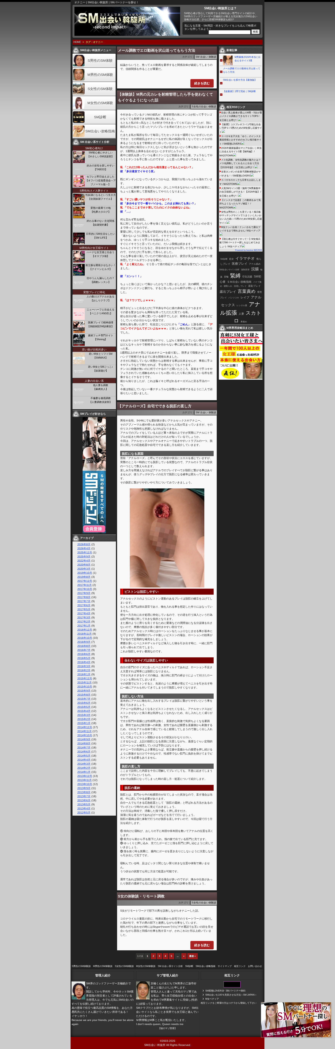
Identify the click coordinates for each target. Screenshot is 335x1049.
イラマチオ (245, 258)
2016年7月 (84, 650)
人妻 (241, 313)
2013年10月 (84, 784)
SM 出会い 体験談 (206, 57)
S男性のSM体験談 (81, 966)
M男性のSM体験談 (102, 966)
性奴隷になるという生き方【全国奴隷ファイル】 (100, 197)
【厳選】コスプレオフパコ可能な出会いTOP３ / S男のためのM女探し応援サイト (240, 128)
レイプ (245, 297)
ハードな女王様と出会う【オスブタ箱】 (100, 254)
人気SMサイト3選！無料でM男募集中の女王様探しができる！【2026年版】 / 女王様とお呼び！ (240, 192)
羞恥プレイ (254, 285)
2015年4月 (84, 710)
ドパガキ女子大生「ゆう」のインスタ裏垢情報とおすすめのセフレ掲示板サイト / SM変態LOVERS (240, 140)
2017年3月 (84, 617)
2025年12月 (84, 552)
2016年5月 (84, 658)
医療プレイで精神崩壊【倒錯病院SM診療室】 (100, 324)
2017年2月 (84, 621)
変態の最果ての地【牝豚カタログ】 (101, 209)
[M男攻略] (241, 378)
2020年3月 (84, 568)
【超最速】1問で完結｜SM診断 (239, 91)
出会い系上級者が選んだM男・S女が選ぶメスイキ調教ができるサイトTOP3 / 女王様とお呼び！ (240, 116)
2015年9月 (84, 690)
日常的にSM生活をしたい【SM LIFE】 (100, 235)
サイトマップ (225, 966)
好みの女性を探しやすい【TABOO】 (100, 167)
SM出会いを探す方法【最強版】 (240, 80)
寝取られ (228, 286)
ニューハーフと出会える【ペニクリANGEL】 (100, 311)
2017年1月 (84, 625)
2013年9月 (84, 788)
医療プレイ (239, 263)
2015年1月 (84, 723)
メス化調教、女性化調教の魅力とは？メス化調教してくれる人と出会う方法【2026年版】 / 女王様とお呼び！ (240, 163)
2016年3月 (84, 666)
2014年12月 (84, 727)
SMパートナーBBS (235, 990)
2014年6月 (84, 751)
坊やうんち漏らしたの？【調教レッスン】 (100, 280)
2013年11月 (84, 780)
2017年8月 (84, 597)
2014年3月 (84, 763)
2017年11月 (84, 585)
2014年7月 (84, 747)
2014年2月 (84, 767)
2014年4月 (84, 759)
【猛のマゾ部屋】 (167, 1028)
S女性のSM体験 (100, 89)
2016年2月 (84, 670)
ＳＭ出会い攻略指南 (239, 281)
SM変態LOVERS (214, 990)
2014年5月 (84, 755)
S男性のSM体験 (100, 61)
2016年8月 (84, 645)
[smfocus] (232, 986)
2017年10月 (84, 589)
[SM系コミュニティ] (94, 532)
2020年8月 (84, 564)
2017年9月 (84, 593)
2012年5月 (84, 812)
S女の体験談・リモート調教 (141, 896)
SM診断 (100, 117)
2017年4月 (84, 613)
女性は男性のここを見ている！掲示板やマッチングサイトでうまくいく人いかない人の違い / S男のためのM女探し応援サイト (240, 217)
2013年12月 (84, 776)
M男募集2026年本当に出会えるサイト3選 (248, 59)
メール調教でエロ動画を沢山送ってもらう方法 (156, 50)
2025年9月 (84, 556)
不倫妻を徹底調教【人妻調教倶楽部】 (100, 400)
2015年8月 (84, 694)
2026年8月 (84, 544)
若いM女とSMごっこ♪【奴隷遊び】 (100, 368)
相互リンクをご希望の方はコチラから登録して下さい (228, 1003)
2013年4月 (84, 808)
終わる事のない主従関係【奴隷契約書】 (100, 222)
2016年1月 (84, 674)
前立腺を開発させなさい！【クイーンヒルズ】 (100, 267)
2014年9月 (84, 739)
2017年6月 (84, 605)
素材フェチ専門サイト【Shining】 (100, 337)
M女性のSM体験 (100, 103)
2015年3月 (84, 715)
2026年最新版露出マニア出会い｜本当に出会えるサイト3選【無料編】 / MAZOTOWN (240, 152)
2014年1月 (84, 771)
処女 (231, 259)
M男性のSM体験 (100, 75)
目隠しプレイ (240, 286)
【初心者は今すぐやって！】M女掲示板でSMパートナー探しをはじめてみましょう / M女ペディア (239, 243)
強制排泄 (245, 269)
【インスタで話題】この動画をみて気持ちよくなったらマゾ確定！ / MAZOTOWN (240, 204)
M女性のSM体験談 (145, 966)
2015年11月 (84, 682)
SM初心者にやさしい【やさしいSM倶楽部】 (100, 154)
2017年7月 (84, 601)
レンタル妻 (242, 305)
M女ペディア (212, 999)
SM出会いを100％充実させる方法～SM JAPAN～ (231, 994)
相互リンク (240, 966)
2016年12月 (84, 629)
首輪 (226, 276)
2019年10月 (84, 572)
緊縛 (235, 276)
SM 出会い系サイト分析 (170, 966)
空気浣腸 (247, 276)
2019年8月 (84, 576)
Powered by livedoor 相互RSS (248, 250)
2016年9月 (84, 641)
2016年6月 (84, 654)
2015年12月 (84, 678)
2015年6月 (84, 702)
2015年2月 (84, 719)
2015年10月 (84, 686)
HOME (77, 42)
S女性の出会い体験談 (204, 106)
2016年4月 (84, 662)
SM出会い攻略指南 (100, 131)
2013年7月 (84, 796)
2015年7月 (84, 698)
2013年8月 (84, 792)
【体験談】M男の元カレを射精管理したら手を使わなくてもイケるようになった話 (165, 97)
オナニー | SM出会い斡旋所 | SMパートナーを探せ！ (106, 2)
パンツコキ (233, 297)
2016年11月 (84, 633)
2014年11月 (84, 731)
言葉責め (247, 291)
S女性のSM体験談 (124, 966)
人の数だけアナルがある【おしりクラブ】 (100, 298)
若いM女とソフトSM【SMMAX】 (100, 355)
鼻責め (244, 321)
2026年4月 (84, 548)
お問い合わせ (255, 966)
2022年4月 (84, 560)
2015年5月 (84, 706)
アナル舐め (255, 264)
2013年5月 (84, 804)
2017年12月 (84, 580)
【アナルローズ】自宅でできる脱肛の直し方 (155, 406)
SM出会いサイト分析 (229, 269)
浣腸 (255, 269)
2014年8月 (84, 743)
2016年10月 (84, 637)
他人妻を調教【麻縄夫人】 (100, 387)
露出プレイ (228, 292)
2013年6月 (84, 800)
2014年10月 (84, 735)
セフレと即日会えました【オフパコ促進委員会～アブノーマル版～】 (100, 180)
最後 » (192, 956)
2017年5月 (84, 609)
